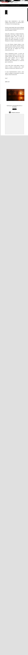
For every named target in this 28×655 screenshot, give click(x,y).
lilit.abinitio (14, 107)
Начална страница (15, 5)
